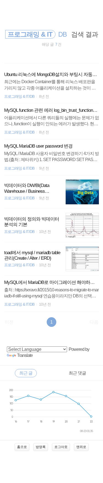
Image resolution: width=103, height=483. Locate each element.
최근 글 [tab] (25, 373)
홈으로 (22, 447)
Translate (25, 355)
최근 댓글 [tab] (77, 373)
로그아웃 (61, 447)
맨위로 (81, 447)
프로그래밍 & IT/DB (19, 96)
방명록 (41, 447)
